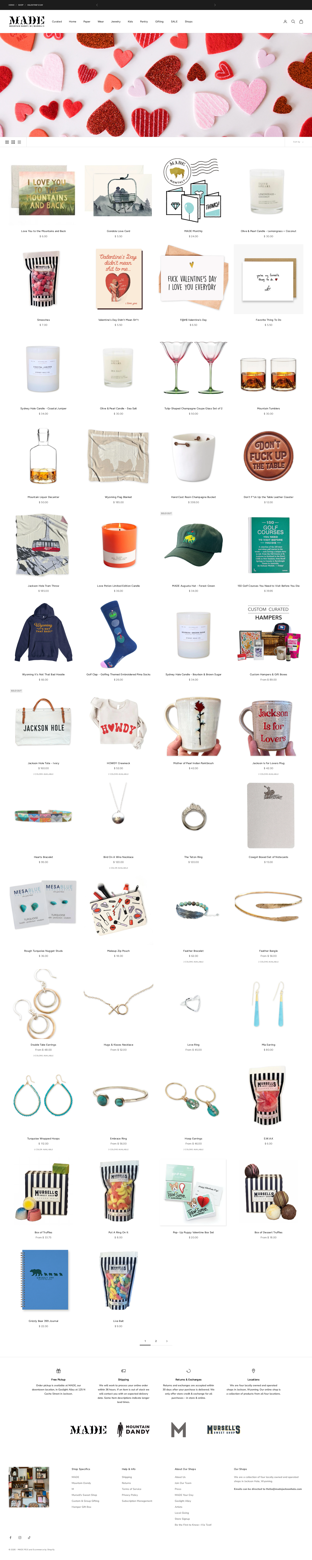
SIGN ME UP (156, 819)
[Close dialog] (192, 732)
